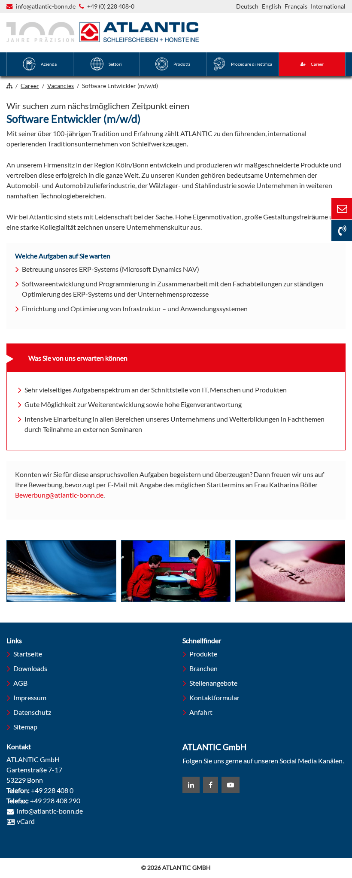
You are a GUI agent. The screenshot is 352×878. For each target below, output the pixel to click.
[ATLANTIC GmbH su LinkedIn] (191, 785)
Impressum (29, 697)
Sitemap (25, 727)
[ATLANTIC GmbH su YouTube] (231, 785)
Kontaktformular (214, 697)
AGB (20, 683)
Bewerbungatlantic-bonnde (59, 495)
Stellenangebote (213, 683)
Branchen (203, 668)
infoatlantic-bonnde (46, 7)
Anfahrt (200, 712)
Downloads (30, 668)
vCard (26, 821)
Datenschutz (32, 712)
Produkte (203, 654)
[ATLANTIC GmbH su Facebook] (210, 785)
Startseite (27, 654)
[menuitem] (40, 64)
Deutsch (247, 6)
